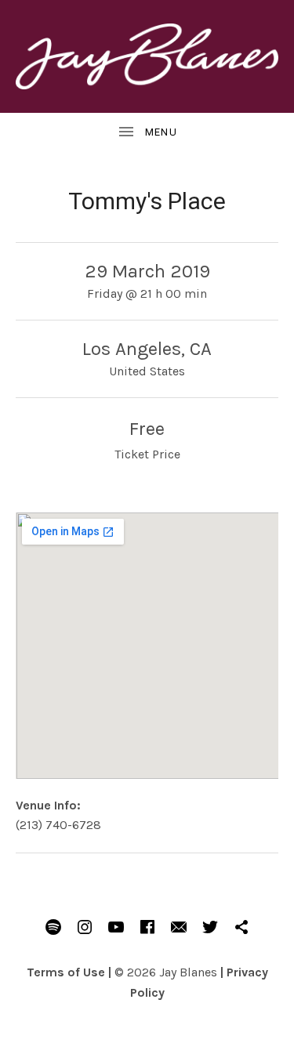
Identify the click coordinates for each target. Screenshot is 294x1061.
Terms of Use (66, 972)
